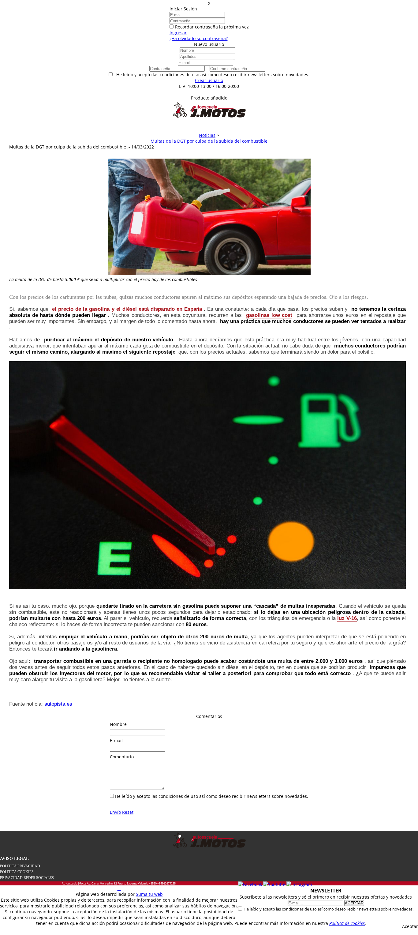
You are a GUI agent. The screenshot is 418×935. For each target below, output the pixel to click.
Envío (115, 812)
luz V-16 (347, 618)
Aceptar (410, 926)
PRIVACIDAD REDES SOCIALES (27, 878)
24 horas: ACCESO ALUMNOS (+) (209, 92)
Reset (127, 812)
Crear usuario (209, 80)
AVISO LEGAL (14, 858)
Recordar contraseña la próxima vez (212, 27)
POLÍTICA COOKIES (17, 872)
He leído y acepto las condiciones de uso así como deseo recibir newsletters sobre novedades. (328, 909)
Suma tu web (149, 894)
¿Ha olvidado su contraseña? (199, 38)
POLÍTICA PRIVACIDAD (20, 866)
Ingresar (178, 33)
